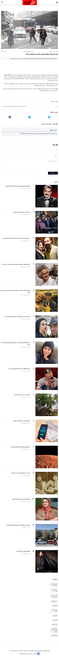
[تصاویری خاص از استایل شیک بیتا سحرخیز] (46, 509)
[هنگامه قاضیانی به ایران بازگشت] (46, 561)
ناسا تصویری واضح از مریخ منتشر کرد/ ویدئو (20, 447)
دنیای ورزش (55, 620)
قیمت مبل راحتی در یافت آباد (54, 584)
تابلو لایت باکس (54, 635)
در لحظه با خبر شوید (54, 590)
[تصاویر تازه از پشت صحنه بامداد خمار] (46, 405)
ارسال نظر (53, 173)
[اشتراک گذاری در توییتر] (49, 117)
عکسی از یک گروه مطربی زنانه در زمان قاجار (20, 473)
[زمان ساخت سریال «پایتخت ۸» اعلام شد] (46, 222)
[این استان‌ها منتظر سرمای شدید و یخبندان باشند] (29, 30)
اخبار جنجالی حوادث (54, 610)
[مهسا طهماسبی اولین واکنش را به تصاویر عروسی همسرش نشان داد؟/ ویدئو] (46, 352)
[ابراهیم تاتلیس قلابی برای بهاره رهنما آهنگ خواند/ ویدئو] (46, 196)
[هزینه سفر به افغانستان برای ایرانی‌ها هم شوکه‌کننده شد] (46, 535)
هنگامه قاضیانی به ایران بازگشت (23, 551)
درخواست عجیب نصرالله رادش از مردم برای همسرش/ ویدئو (17, 316)
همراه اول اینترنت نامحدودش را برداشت (21, 421)
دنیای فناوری (55, 605)
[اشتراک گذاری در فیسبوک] (9, 117)
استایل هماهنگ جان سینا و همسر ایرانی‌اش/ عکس (19, 368)
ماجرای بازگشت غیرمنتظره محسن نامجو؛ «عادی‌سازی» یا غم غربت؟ (16, 264)
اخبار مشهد (55, 615)
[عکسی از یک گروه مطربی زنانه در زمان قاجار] (46, 483)
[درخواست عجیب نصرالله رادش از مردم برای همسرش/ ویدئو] (46, 326)
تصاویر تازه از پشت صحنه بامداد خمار (22, 395)
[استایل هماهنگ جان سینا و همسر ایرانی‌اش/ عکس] (46, 378)
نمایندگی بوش (54, 624)
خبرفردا (36, 651)
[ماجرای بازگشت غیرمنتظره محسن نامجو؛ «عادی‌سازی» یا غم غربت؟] (46, 274)
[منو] (57, 2)
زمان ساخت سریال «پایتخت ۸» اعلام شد (21, 212)
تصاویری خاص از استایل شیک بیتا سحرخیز (21, 499)
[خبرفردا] (29, 2)
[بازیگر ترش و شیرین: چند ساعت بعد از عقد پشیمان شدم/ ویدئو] (46, 248)
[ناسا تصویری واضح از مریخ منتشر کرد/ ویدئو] (46, 457)
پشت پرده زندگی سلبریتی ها (54, 596)
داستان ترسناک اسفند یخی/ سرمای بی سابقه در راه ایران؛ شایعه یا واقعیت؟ (38, 133)
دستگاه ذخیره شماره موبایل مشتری (54, 630)
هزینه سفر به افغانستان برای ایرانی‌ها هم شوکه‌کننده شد (18, 525)
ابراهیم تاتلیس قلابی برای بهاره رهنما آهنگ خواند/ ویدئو (18, 186)
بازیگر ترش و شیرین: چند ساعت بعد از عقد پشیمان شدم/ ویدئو (16, 238)
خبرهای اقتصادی (54, 601)
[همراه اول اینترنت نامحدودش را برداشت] (46, 431)
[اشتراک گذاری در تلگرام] (29, 117)
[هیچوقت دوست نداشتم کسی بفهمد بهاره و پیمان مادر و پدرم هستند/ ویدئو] (46, 300)
